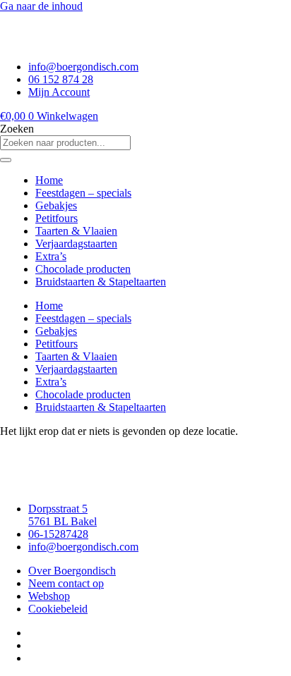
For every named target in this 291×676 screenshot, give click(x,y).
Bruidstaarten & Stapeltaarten (100, 282)
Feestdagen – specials (83, 193)
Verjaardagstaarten (76, 244)
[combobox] (65, 142)
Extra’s (50, 256)
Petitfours (56, 218)
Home (49, 180)
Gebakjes (56, 205)
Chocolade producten (83, 269)
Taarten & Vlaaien (76, 231)
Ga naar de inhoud (41, 6)
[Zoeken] (5, 160)
